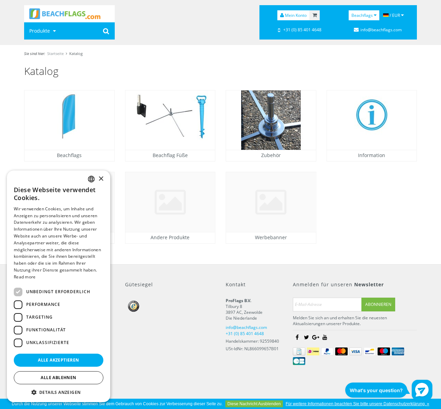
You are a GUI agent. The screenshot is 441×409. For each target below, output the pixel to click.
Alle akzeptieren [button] (58, 360)
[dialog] (58, 286)
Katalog (76, 53)
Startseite (55, 53)
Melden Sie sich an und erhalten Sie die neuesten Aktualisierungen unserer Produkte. (340, 321)
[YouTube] (325, 337)
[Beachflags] (69, 13)
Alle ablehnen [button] (58, 377)
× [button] (100, 178)
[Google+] (315, 337)
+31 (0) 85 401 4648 (302, 30)
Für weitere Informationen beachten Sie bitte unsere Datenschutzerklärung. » (357, 403)
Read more (25, 277)
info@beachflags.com (381, 30)
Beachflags (362, 15)
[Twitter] (306, 337)
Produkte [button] (40, 30)
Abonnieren (378, 304)
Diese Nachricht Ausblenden (254, 403)
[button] (58, 392)
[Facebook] (297, 337)
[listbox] (91, 179)
